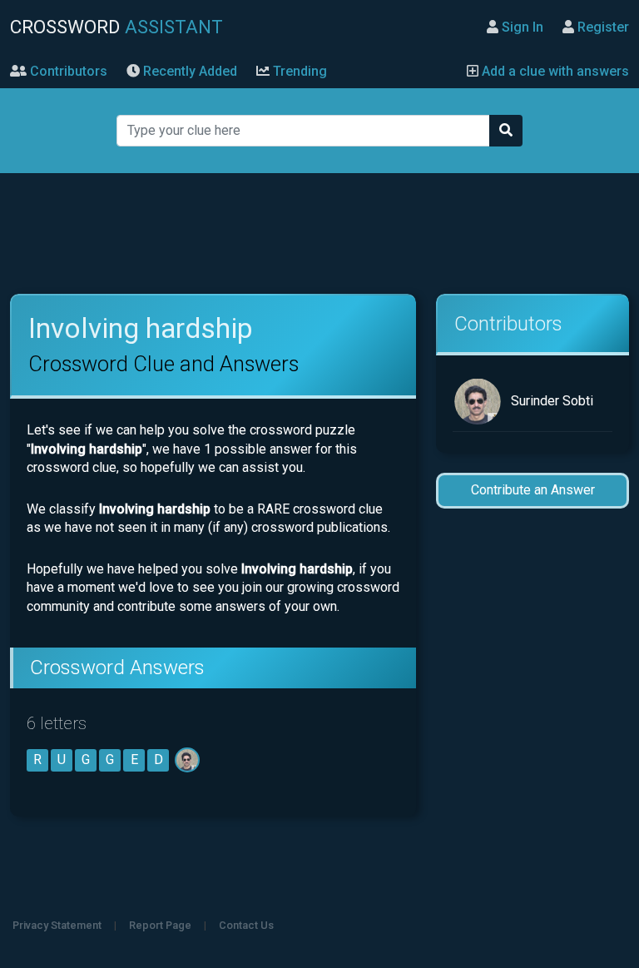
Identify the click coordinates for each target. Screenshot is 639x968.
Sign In (520, 27)
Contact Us (246, 925)
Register (601, 27)
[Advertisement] (319, 233)
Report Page (160, 925)
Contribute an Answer (533, 490)
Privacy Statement (57, 925)
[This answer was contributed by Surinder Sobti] (188, 759)
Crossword (116, 26)
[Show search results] (506, 130)
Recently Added (188, 71)
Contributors (67, 71)
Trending (298, 71)
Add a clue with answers (553, 71)
